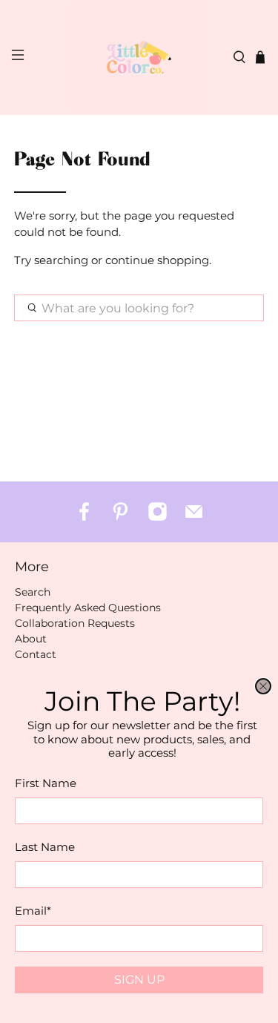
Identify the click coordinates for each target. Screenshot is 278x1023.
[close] (263, 686)
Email (33, 911)
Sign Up (139, 980)
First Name (45, 783)
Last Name (45, 847)
